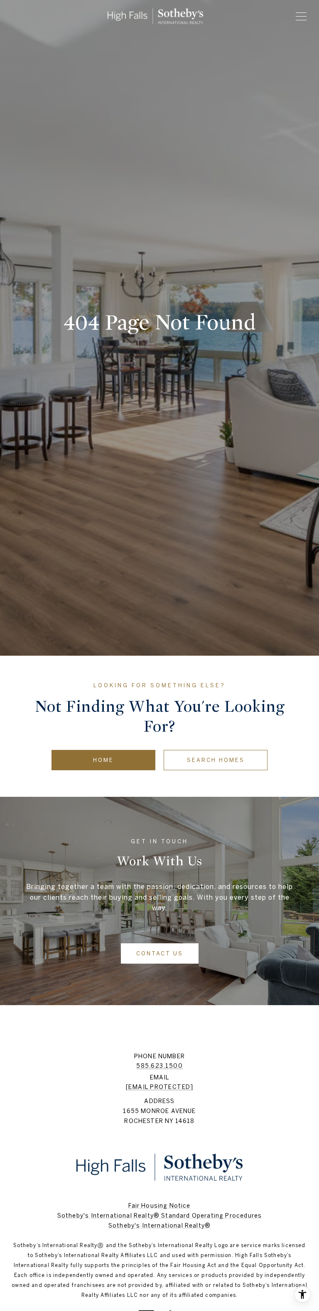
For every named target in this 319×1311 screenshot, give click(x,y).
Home (103, 760)
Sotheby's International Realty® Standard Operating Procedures (159, 1215)
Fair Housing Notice (159, 1205)
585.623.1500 (159, 1065)
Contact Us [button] (159, 953)
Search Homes (216, 760)
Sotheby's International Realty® (159, 1225)
